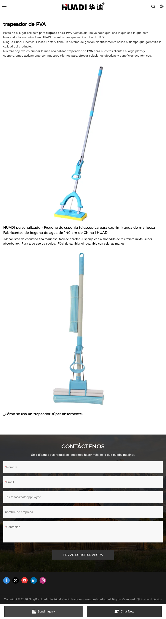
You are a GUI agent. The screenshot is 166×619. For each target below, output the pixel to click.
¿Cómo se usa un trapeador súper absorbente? (43, 414)
